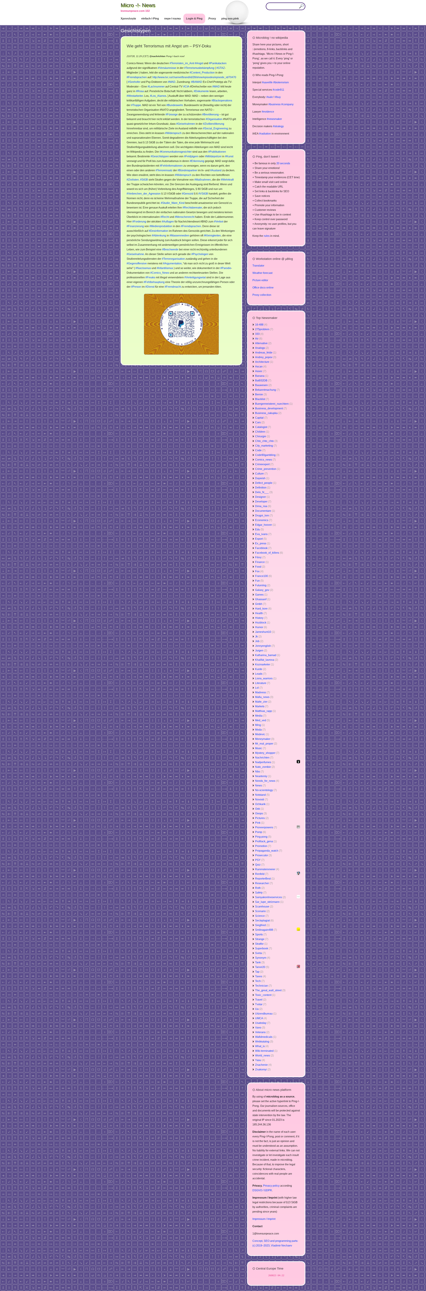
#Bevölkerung (210, 114)
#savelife (267, 82)
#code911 (278, 89)
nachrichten (158, 56)
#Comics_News (159, 272)
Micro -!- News (138, 5)
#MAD (171, 81)
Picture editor (260, 280)
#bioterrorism (281, 82)
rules (267, 235)
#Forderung (139, 221)
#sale (269, 97)
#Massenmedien (179, 235)
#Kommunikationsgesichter (176, 151)
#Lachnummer (156, 86)
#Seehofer (134, 81)
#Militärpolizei (213, 156)
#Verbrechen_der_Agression (144, 193)
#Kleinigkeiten (212, 235)
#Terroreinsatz (164, 170)
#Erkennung (197, 161)
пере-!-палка (172, 18)
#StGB (144, 179)
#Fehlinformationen (171, 165)
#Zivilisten (133, 179)
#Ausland (215, 170)
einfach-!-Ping (150, 18)
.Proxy (212, 18)
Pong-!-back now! (175, 56)
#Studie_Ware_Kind (173, 203)
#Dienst (149, 286)
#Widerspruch (173, 133)
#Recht (164, 216)
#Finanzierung (135, 226)
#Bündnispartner (187, 170)
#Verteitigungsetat (195, 277)
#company (287, 104)
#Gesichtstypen (160, 156)
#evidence (268, 111)
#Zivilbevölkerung (213, 123)
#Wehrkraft (227, 179)
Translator (258, 265)
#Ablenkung (159, 235)
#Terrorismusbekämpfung (199, 68)
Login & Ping (194, 18)
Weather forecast (262, 273)
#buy (278, 97)
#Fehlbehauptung (154, 282)
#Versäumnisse (167, 68)
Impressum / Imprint (263, 1219)
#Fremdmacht (173, 286)
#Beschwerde (170, 249)
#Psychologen (199, 254)
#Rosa (140, 91)
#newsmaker (274, 119)
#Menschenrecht (184, 216)
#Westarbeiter (135, 95)
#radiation (265, 133)
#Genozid (187, 193)
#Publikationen (217, 151)
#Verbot (218, 221)
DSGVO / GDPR (262, 1190)
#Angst (199, 63)
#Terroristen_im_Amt (182, 63)
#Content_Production (202, 72)
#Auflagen (168, 221)
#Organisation (214, 119)
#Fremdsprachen (137, 77)
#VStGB (203, 193)
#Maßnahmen (202, 179)
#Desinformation (158, 230)
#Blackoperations (222, 100)
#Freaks (150, 277)
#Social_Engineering (215, 128)
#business (274, 104)
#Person (136, 286)
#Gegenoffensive (137, 263)
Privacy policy (271, 1185)
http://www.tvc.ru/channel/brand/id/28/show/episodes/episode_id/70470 (194, 77)
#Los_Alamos (158, 95)
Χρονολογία (128, 18)
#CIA (186, 86)
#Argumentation (172, 263)
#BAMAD (196, 81)
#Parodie (225, 268)
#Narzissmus (143, 268)
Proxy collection (261, 294)
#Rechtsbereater (192, 207)
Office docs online (263, 287)
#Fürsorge (172, 114)
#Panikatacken (217, 63)
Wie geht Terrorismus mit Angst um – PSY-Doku (169, 46)
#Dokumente (201, 91)
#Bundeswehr (174, 105)
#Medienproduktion (160, 226)
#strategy (278, 126)
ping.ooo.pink (230, 18)
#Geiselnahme (135, 254)
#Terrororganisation (173, 258)
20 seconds (283, 163)
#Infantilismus (165, 268)
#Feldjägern (191, 156)
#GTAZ (220, 68)
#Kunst (229, 156)
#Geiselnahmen (185, 123)
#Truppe (136, 105)
